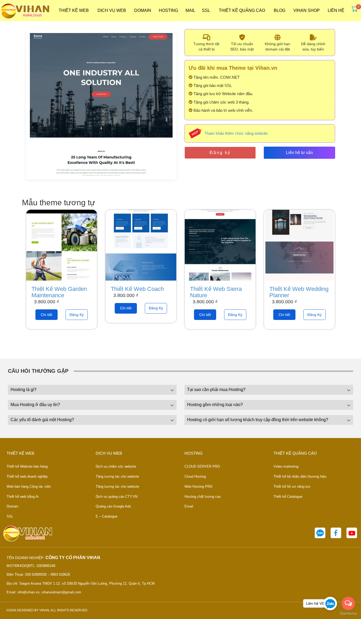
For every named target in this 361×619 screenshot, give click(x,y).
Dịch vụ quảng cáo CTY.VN (116, 497)
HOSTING (168, 10)
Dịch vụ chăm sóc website (116, 466)
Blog (279, 10)
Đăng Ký (77, 315)
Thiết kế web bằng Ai (23, 497)
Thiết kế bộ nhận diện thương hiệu (300, 476)
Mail (190, 10)
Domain (142, 10)
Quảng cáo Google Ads (113, 506)
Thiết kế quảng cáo (242, 10)
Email (188, 506)
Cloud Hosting (195, 476)
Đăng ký (220, 152)
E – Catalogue (106, 516)
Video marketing (286, 466)
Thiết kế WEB (74, 10)
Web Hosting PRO (198, 486)
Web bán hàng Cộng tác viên (29, 486)
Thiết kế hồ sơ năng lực (292, 486)
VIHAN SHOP (306, 10)
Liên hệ (336, 10)
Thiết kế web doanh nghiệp (27, 476)
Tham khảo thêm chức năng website (236, 133)
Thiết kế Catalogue (288, 497)
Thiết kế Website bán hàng (27, 466)
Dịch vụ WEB (112, 10)
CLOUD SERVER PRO (202, 466)
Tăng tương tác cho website (117, 476)
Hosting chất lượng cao (202, 497)
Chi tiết (46, 315)
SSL (206, 10)
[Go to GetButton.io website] (348, 613)
